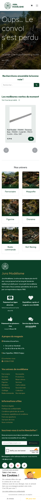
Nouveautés (20, 374)
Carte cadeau (20, 385)
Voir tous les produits (9, 100)
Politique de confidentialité (11, 409)
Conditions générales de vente (13, 411)
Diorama (31, 219)
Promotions (20, 377)
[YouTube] (18, 465)
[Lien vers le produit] (10, 180)
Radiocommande (8, 393)
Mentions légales (8, 406)
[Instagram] (11, 465)
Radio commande (10, 248)
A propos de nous (8, 420)
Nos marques (20, 393)
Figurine (10, 219)
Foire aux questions (9, 417)
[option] (20, 125)
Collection (19, 390)
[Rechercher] (36, 85)
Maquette (31, 191)
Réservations (20, 379)
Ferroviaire (10, 191)
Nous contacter (7, 422)
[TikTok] (24, 465)
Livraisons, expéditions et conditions (15, 414)
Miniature (5, 385)
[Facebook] (5, 465)
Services (19, 382)
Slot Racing (30, 247)
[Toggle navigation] (37, 5)
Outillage (5, 390)
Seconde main (21, 388)
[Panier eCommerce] (31, 5)
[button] (31, 139)
